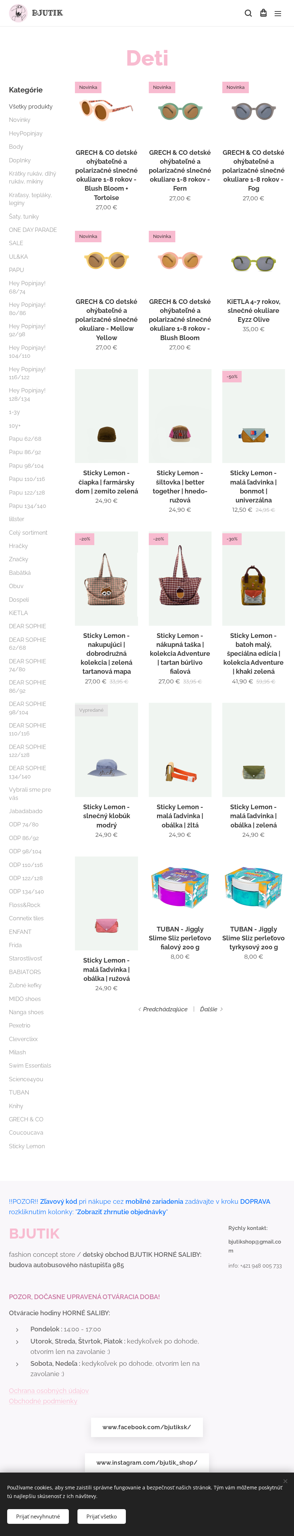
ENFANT (20, 932)
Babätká (20, 572)
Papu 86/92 (25, 452)
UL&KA (18, 256)
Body (16, 146)
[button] (248, 13)
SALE (16, 243)
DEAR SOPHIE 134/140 (27, 772)
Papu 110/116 (27, 479)
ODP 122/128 (26, 878)
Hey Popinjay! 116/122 (27, 373)
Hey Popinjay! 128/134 (27, 394)
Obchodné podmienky (43, 1401)
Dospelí (19, 599)
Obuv (16, 586)
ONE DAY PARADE (33, 229)
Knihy (16, 1106)
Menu (278, 13)
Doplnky (20, 160)
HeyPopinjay (26, 133)
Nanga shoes (26, 1012)
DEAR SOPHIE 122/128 (27, 751)
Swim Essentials (30, 1065)
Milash (17, 1052)
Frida (15, 945)
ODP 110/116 (26, 865)
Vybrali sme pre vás (30, 793)
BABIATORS (25, 972)
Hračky (18, 546)
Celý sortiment (28, 532)
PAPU (16, 270)
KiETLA (18, 613)
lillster (16, 519)
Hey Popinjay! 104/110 (27, 351)
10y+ (15, 425)
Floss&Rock (24, 905)
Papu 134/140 (27, 505)
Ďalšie (208, 1009)
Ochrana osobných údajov (49, 1390)
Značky (18, 559)
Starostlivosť (25, 958)
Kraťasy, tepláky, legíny (30, 199)
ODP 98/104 (25, 851)
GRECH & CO (26, 1119)
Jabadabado (26, 811)
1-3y (14, 412)
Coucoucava (26, 1132)
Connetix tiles (26, 918)
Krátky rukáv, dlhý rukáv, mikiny (32, 177)
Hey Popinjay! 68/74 (27, 287)
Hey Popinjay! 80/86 (27, 308)
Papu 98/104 (26, 465)
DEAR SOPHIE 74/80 (27, 665)
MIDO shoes (25, 999)
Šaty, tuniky (24, 216)
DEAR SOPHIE (27, 626)
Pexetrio (19, 1025)
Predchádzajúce (165, 1009)
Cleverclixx (23, 1039)
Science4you (26, 1079)
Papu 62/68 (25, 438)
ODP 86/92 (24, 838)
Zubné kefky (25, 985)
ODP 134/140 (26, 891)
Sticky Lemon (27, 1146)
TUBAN (19, 1092)
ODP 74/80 (24, 824)
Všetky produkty (31, 106)
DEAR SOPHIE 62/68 (27, 643)
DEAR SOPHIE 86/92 (27, 686)
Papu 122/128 (27, 492)
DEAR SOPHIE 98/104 (27, 708)
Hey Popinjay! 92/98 (27, 330)
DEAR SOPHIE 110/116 (27, 729)
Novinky (19, 119)
